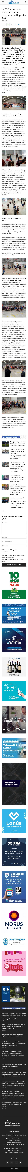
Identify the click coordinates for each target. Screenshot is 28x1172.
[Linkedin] (18, 24)
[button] (2, 2)
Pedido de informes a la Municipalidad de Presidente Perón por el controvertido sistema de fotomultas (13, 1026)
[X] (11, 24)
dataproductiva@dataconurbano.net (14, 1144)
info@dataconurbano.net (14, 1143)
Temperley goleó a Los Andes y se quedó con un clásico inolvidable (18, 443)
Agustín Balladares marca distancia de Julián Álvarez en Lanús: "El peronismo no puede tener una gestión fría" (13, 1043)
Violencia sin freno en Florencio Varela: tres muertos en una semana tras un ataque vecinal (14, 1104)
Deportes (8, 6)
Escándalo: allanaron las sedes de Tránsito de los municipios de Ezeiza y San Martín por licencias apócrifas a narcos (14, 1074)
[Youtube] (20, 1162)
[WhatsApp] (8, 24)
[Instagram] (11, 1162)
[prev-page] (3, 511)
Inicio (3, 6)
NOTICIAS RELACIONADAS (11, 437)
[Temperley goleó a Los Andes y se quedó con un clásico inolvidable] (5, 444)
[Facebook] (15, 24)
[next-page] (5, 511)
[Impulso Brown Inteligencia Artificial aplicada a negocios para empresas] (5, 477)
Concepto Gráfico (14, 1168)
